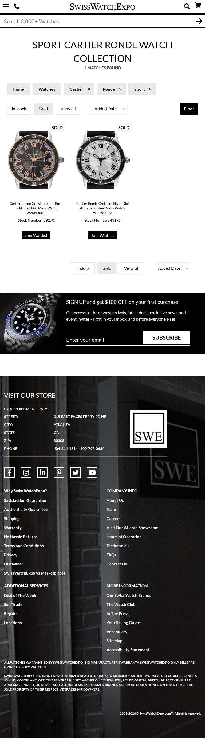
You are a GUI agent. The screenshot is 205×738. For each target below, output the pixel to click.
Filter (189, 108)
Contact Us (117, 563)
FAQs (111, 554)
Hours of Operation (124, 536)
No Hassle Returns (21, 536)
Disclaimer (13, 563)
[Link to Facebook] (9, 472)
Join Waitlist (36, 235)
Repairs (11, 613)
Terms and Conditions (24, 545)
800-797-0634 (92, 448)
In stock (19, 109)
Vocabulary (117, 631)
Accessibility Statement (128, 649)
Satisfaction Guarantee (25, 500)
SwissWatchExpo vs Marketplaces (34, 573)
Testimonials (118, 545)
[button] (109, 109)
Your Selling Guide (123, 622)
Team (111, 509)
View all (68, 109)
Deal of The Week (20, 595)
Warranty (13, 527)
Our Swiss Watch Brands (129, 595)
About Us (115, 500)
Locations (13, 622)
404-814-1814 (17, 7)
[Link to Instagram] (26, 472)
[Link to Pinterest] (59, 472)
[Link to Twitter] (75, 472)
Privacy (10, 554)
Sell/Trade (13, 604)
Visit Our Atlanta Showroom (133, 527)
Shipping (11, 518)
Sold (43, 109)
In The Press (118, 613)
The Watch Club (121, 604)
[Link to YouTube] (92, 472)
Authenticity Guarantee (26, 509)
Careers (114, 518)
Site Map (114, 640)
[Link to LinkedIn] (42, 472)
